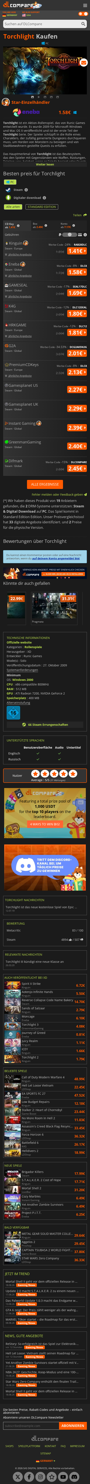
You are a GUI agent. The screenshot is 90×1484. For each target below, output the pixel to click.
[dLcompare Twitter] (17, 1477)
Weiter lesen (45, 164)
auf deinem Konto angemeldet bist (56, 558)
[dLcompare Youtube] (62, 1477)
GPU (10, 693)
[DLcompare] (45, 1438)
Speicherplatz (16, 698)
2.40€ (76, 446)
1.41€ (76, 250)
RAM (10, 689)
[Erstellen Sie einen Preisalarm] (84, 63)
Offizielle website (19, 642)
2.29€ (76, 408)
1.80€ (76, 313)
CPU (10, 684)
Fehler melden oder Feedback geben (58, 494)
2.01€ (76, 353)
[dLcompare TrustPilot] (50, 1477)
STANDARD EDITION (42, 207)
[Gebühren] (69, 235)
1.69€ (76, 292)
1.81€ (76, 332)
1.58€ (76, 272)
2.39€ (76, 427)
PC (12, 182)
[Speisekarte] (85, 5)
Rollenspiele (33, 647)
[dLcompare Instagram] (39, 1477)
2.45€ (76, 468)
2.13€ (76, 372)
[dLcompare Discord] (73, 1477)
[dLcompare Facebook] (28, 1477)
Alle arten (13, 207)
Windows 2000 (22, 680)
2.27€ (76, 389)
